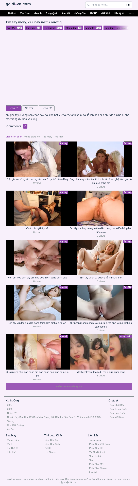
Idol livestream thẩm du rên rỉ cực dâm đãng (101, 372)
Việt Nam (25, 13)
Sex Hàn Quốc (117, 413)
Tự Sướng (50, 452)
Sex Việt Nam (117, 417)
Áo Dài (10, 429)
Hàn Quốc (119, 13)
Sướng (10, 421)
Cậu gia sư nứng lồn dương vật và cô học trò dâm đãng (37, 179)
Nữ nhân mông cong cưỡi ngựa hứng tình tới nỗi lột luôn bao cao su (101, 324)
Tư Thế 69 (12, 448)
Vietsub (38, 13)
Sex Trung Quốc (118, 409)
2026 (9, 409)
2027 (9, 405)
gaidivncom (18, 4)
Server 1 (14, 108)
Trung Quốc (52, 13)
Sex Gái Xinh (52, 440)
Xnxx (131, 13)
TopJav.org (95, 440)
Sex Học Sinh (52, 444)
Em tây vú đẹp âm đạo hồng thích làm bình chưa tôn (37, 322)
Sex (91, 460)
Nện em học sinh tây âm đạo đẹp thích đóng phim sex (37, 277)
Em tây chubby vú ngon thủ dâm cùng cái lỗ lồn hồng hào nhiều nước (101, 230)
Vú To (10, 444)
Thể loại (12, 13)
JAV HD (93, 13)
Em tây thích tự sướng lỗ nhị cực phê (101, 277)
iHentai (93, 472)
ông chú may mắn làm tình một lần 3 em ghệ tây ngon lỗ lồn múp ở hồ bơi (101, 181)
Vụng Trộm (13, 440)
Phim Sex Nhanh (98, 468)
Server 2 (47, 108)
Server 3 (30, 108)
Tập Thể (11, 452)
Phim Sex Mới (96, 464)
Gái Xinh (105, 13)
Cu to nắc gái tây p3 (37, 228)
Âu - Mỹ (66, 13)
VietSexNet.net (97, 452)
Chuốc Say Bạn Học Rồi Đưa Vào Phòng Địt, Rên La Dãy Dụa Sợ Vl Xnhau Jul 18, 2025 (54, 417)
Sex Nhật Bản (117, 405)
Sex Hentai (95, 456)
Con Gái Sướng (15, 425)
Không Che (79, 13)
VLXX (48, 448)
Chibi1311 (12, 413)
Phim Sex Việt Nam (99, 444)
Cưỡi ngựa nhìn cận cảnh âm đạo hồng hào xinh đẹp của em (37, 374)
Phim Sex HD (96, 448)
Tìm (128, 4)
